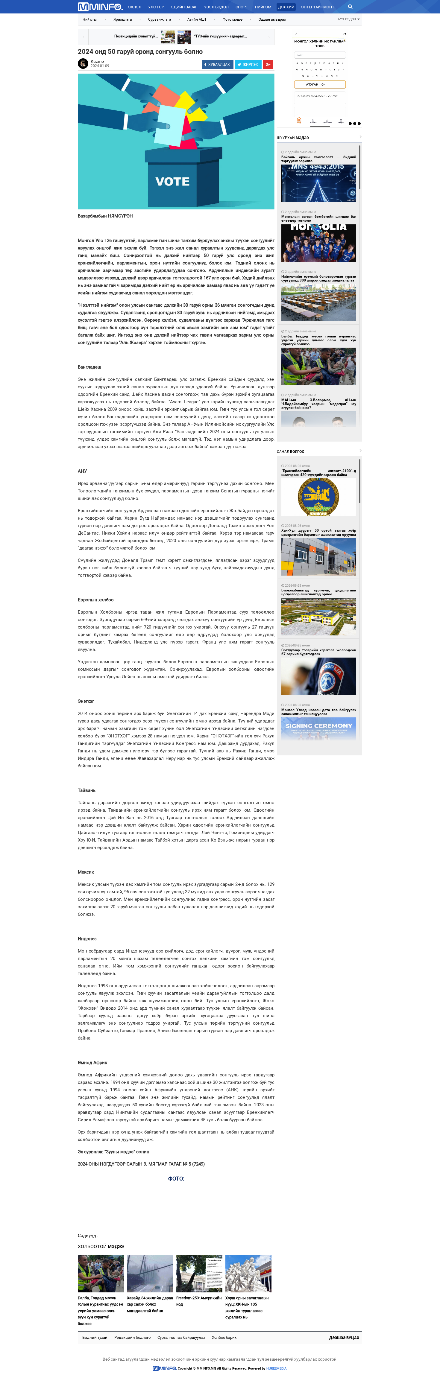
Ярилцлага (122, 19)
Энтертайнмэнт (317, 7)
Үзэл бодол (216, 7)
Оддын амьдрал (272, 19)
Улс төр (156, 7)
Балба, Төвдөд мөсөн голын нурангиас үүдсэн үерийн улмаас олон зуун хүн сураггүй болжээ (100, 1311)
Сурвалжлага (159, 19)
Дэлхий (286, 7)
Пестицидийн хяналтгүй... (136, 36)
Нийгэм (263, 7)
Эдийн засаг (184, 7)
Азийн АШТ (197, 19)
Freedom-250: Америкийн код (199, 1301)
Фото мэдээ (232, 19)
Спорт (242, 7)
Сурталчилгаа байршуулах (181, 1337)
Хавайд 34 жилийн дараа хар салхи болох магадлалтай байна (150, 1304)
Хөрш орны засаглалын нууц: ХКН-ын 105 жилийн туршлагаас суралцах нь (247, 1307)
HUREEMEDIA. (276, 1368)
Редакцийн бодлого (132, 1337)
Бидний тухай (94, 1337)
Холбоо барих (224, 1337)
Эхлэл (134, 7)
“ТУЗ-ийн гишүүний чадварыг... (220, 36)
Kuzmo (97, 61)
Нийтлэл (90, 19)
